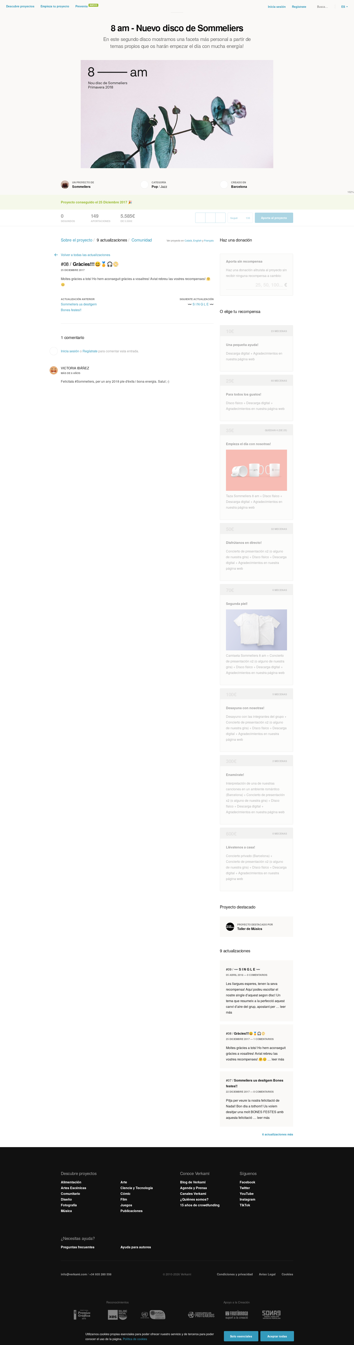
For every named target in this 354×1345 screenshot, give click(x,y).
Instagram (247, 1199)
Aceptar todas (277, 1336)
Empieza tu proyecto (55, 6)
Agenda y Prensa (193, 1187)
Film (123, 1199)
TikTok (245, 1205)
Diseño (66, 1199)
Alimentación (71, 1182)
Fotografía (69, 1205)
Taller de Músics (249, 928)
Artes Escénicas (73, 1187)
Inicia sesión (277, 7)
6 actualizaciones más (277, 1134)
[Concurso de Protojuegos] (201, 1314)
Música (66, 1210)
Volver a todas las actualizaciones (85, 254)
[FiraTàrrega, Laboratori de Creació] (237, 1314)
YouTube (247, 1193)
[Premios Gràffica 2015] (82, 1314)
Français (209, 240)
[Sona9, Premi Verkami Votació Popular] (272, 1314)
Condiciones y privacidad (235, 1274)
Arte (123, 1182)
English (197, 240)
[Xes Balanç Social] (117, 1314)
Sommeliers (81, 186)
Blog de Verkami (192, 1182)
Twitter (245, 1187)
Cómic (125, 1193)
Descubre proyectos (20, 6)
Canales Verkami (193, 1193)
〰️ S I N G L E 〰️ (201, 304)
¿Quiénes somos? (194, 1199)
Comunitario (70, 1193)
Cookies (287, 1274)
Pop (155, 186)
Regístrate (299, 7)
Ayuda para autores (135, 1247)
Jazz (163, 186)
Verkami (177, 6)
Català (188, 240)
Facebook (247, 1182)
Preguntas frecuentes (77, 1247)
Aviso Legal (267, 1274)
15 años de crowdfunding (200, 1205)
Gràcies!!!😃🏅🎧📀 (245, 1033)
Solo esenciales (241, 1336)
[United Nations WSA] (153, 1314)
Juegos (126, 1205)
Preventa (81, 6)
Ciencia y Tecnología (136, 1187)
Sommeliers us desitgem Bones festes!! (79, 307)
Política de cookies (135, 1339)
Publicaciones (131, 1210)
